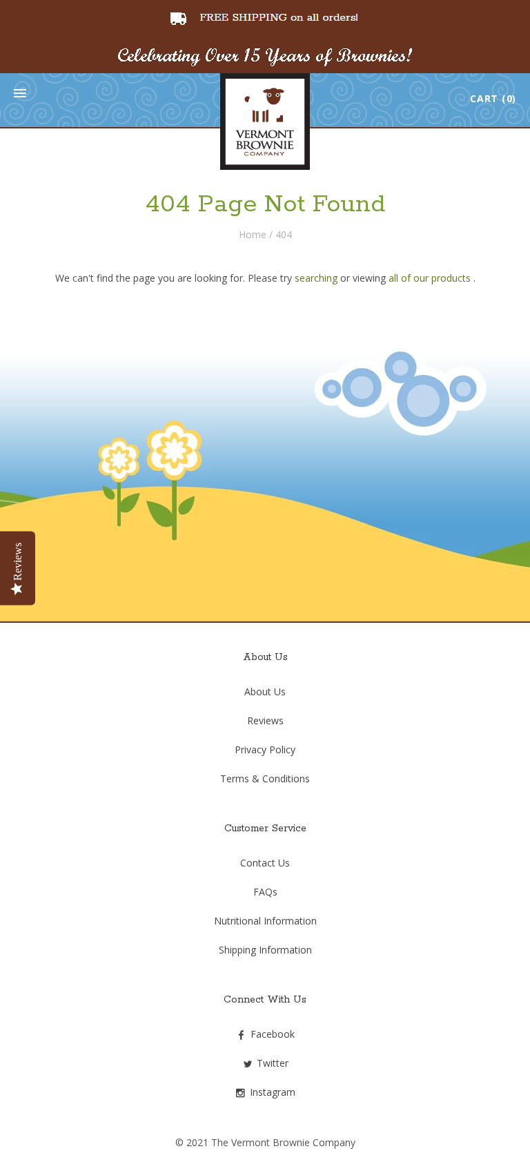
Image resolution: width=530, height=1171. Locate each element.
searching (316, 277)
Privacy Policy (265, 749)
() (493, 98)
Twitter (272, 1063)
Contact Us (265, 862)
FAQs (265, 891)
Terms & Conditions (265, 778)
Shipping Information (265, 949)
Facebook (273, 1034)
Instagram (272, 1092)
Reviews (265, 720)
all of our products (430, 277)
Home (252, 234)
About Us (265, 691)
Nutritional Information (265, 920)
